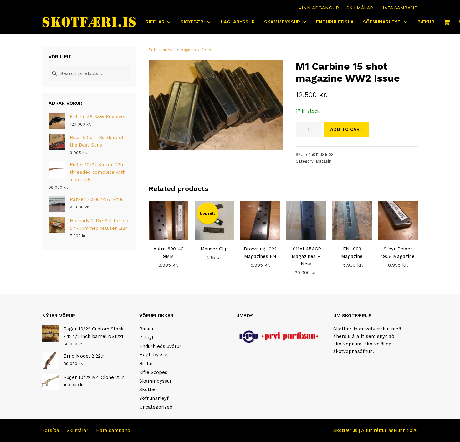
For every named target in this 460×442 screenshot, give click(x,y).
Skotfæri (149, 389)
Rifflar (146, 363)
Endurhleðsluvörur (160, 346)
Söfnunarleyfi (154, 398)
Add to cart (346, 129)
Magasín (323, 161)
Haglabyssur (153, 355)
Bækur (146, 329)
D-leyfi (147, 337)
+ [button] (318, 129)
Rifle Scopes (153, 372)
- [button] (298, 129)
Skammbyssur (155, 381)
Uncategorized (155, 407)
